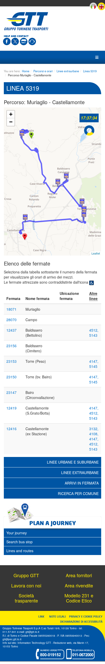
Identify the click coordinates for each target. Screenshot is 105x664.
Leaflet (95, 253)
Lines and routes (19, 550)
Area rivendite (79, 585)
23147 (11, 392)
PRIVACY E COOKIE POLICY (85, 616)
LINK (42, 616)
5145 (93, 366)
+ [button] (10, 114)
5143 (93, 335)
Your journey (16, 532)
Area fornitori (79, 575)
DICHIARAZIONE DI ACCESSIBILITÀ (81, 621)
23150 (11, 376)
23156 (11, 345)
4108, (93, 433)
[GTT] (26, 21)
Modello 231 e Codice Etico (78, 598)
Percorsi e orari (42, 71)
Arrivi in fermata (82, 483)
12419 (11, 408)
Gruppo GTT (26, 575)
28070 (11, 319)
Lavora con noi (26, 585)
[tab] (52, 532)
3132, (93, 428)
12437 (11, 330)
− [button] (10, 122)
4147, (93, 361)
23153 (11, 361)
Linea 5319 (90, 71)
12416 (11, 428)
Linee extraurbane (68, 71)
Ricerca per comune (78, 493)
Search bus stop (19, 541)
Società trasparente (26, 598)
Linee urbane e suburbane (73, 462)
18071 (11, 309)
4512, (93, 330)
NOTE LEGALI (58, 616)
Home (25, 71)
